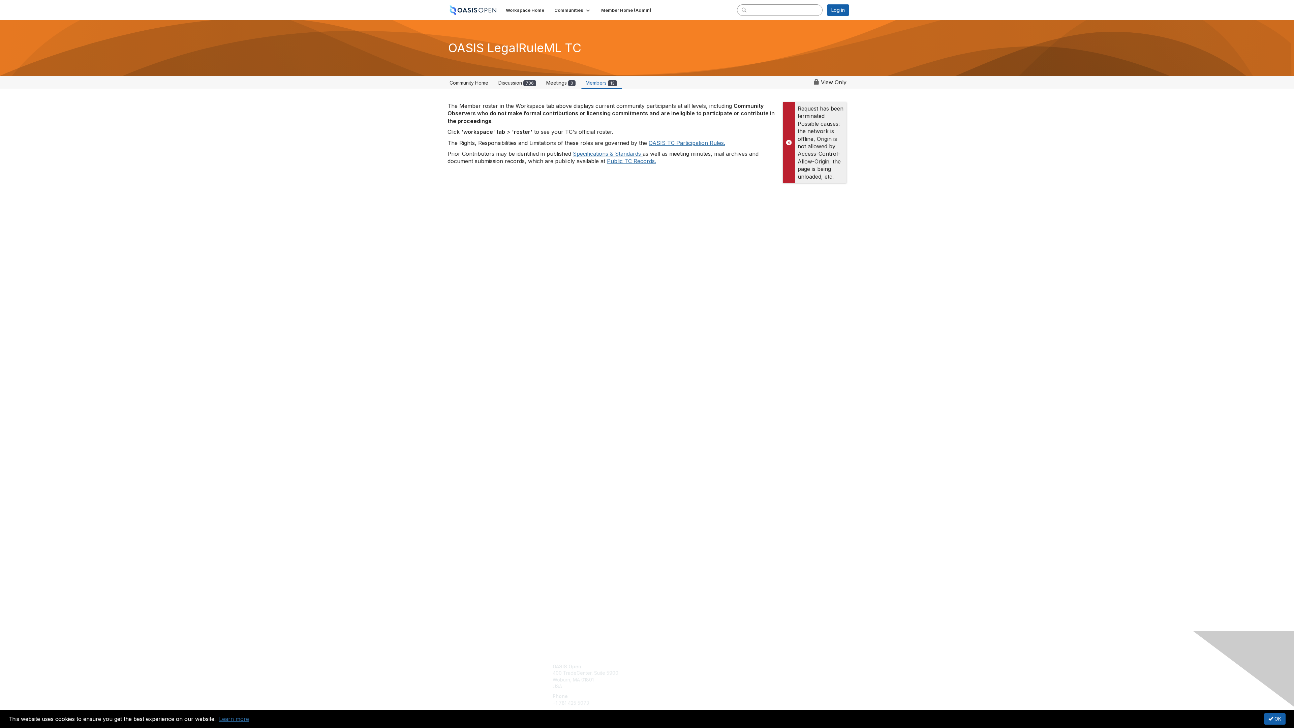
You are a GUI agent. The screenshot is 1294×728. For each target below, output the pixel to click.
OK (1277, 719)
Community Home (469, 83)
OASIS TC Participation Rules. (687, 143)
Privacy (755, 673)
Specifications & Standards (608, 153)
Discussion (516, 83)
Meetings (559, 83)
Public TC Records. (631, 161)
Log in (838, 10)
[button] (572, 10)
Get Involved (664, 666)
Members (600, 83)
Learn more (234, 719)
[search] (744, 9)
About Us (757, 666)
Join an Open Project (673, 676)
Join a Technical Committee (680, 686)
